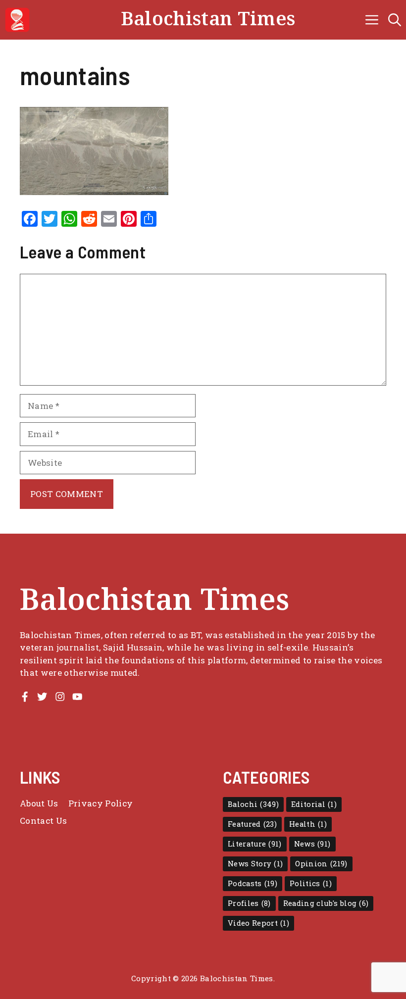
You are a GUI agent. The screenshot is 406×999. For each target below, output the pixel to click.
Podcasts (252, 883)
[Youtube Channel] (77, 696)
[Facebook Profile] (25, 696)
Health (308, 824)
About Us (39, 803)
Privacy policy (100, 803)
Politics (311, 883)
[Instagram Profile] (60, 696)
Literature (255, 844)
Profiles (249, 903)
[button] (394, 20)
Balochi (253, 804)
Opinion (321, 863)
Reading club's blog (326, 903)
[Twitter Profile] (42, 696)
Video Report (258, 923)
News (312, 844)
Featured (252, 824)
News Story (255, 863)
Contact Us (43, 820)
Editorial (314, 804)
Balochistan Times (208, 19)
